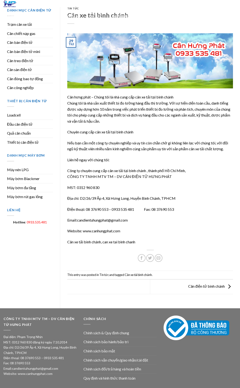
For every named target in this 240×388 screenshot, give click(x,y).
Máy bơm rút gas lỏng (25, 196)
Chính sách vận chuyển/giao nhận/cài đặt (115, 360)
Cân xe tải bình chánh (138, 275)
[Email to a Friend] (158, 258)
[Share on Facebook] (142, 258)
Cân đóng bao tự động (25, 78)
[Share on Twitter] (150, 258)
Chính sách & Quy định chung (106, 333)
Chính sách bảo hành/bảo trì (105, 341)
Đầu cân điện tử (20, 124)
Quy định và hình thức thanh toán (109, 378)
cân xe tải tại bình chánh (154, 97)
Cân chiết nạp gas (21, 33)
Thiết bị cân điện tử (23, 142)
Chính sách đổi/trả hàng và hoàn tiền (112, 369)
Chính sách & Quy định (131, 16)
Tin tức (95, 16)
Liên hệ (166, 16)
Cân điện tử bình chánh (206, 286)
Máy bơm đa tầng (21, 187)
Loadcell (14, 115)
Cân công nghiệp (20, 87)
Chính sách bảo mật (99, 351)
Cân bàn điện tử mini (23, 51)
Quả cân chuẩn (19, 133)
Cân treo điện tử (20, 60)
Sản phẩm (70, 16)
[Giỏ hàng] (233, 5)
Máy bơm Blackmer (23, 178)
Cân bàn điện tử (20, 42)
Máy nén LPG (18, 169)
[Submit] (193, 4)
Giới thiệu (43, 16)
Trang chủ (15, 16)
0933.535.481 (37, 222)
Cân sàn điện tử (19, 69)
